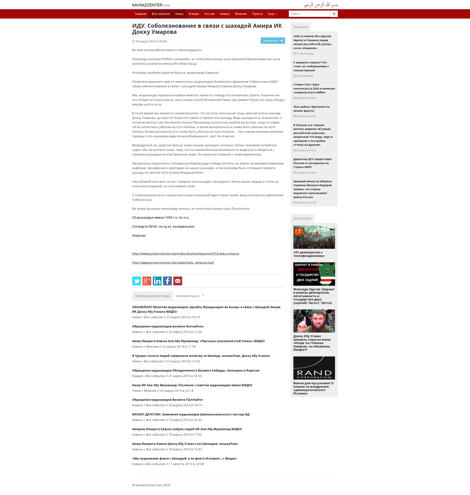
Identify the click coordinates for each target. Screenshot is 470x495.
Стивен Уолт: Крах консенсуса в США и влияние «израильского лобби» (314, 90)
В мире (194, 14)
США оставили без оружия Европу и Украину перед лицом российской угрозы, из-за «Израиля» (312, 44)
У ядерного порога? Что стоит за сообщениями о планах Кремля (311, 68)
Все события (161, 14)
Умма (179, 14)
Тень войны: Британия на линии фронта (311, 111)
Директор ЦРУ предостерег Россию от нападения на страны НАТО (312, 165)
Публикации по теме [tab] (152, 296)
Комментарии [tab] (190, 296)
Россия (209, 14)
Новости (301, 27)
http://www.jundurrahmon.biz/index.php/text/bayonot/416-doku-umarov (185, 253)
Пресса (257, 14)
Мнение (241, 14)
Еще (271, 14)
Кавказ (225, 14)
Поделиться (271, 40)
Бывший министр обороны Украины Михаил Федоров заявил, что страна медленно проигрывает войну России (312, 191)
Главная (140, 14)
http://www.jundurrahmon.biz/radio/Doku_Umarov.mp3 (173, 262)
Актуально (302, 218)
